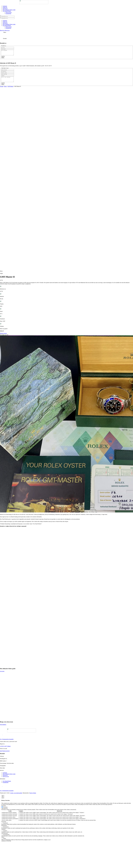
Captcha (3, 56)
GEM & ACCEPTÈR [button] (6, 841)
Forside (1, 86)
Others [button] (2, 837)
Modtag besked (3, 333)
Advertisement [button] (4, 833)
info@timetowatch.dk (4, 750)
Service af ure (9, 12)
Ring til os (2, 30)
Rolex (5, 86)
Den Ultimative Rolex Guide (9, 9)
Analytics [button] (3, 829)
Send (3, 57)
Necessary (5, 807)
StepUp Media (33, 793)
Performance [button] (4, 825)
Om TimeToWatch (7, 11)
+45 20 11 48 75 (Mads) (5, 746)
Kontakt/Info (8, 13)
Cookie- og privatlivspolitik (16, 793)
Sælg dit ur (5, 8)
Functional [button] (3, 821)
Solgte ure (5, 7)
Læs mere (2, 671)
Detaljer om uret (5, 334)
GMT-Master (10, 86)
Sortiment (5, 6)
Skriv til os (7, 30)
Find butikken (3, 724)
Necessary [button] (3, 805)
